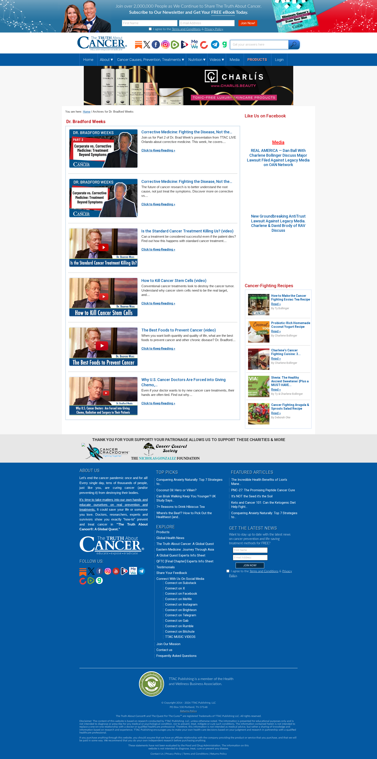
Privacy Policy (214, 29)
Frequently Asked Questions (176, 656)
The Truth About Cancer (102, 43)
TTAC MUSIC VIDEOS (180, 637)
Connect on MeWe (178, 599)
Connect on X (175, 588)
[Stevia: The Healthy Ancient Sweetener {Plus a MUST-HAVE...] (258, 397)
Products (163, 532)
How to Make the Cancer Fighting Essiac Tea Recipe (290, 297)
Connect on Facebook (181, 594)
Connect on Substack (180, 583)
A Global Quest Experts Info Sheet (180, 555)
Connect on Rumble (179, 626)
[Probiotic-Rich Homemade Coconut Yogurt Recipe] (258, 342)
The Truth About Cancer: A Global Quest (185, 544)
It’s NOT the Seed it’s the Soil (251, 496)
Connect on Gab (176, 621)
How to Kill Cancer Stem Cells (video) (173, 280)
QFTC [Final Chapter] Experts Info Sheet (184, 561)
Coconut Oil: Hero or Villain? (176, 490)
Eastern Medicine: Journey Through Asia (185, 549)
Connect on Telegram (180, 615)
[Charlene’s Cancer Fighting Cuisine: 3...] (258, 369)
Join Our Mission (168, 644)
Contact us (164, 650)
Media (278, 142)
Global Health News (170, 538)
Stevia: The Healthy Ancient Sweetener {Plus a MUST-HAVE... (290, 381)
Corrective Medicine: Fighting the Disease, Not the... (186, 132)
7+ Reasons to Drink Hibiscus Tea (180, 507)
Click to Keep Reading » (158, 150)
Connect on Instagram (181, 604)
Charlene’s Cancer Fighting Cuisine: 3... (286, 352)
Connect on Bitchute (180, 632)
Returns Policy (188, 711)
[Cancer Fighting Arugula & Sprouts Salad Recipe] (258, 424)
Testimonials (165, 567)
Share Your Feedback (171, 573)
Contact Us (157, 753)
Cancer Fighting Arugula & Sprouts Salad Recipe (290, 406)
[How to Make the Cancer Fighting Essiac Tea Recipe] (258, 315)
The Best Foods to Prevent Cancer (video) (178, 330)
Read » (276, 304)
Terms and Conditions (186, 29)
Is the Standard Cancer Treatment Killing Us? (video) (187, 231)
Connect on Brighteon (181, 610)
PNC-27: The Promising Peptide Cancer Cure (263, 490)
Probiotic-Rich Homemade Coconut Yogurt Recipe (290, 324)
